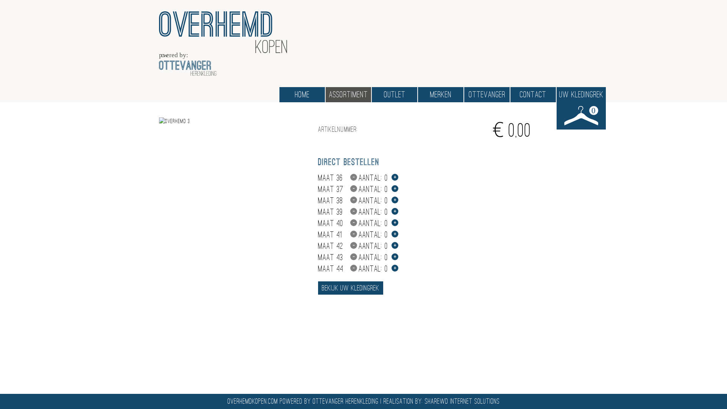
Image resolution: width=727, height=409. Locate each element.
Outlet (395, 94)
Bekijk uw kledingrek (350, 288)
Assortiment (348, 94)
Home (302, 94)
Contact (533, 94)
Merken (441, 94)
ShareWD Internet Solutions (462, 401)
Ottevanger (487, 94)
